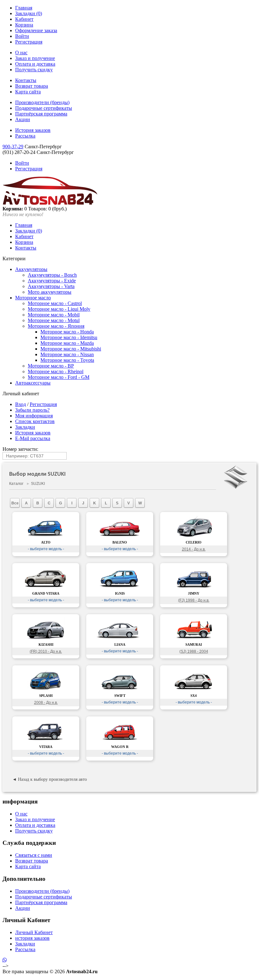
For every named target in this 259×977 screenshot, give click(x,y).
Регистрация (28, 41)
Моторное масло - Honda (67, 331)
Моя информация (34, 415)
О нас (21, 52)
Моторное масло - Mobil (54, 314)
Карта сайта (28, 91)
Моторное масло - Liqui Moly (59, 309)
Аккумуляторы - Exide (52, 280)
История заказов (33, 130)
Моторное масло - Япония (56, 326)
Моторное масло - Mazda (67, 343)
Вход (20, 404)
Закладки (25, 427)
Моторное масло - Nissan (67, 354)
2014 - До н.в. (194, 549)
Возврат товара (31, 86)
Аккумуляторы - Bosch (52, 275)
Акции (22, 119)
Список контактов (35, 421)
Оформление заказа (36, 30)
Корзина (24, 24)
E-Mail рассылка (32, 438)
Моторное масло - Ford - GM (58, 377)
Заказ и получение (35, 58)
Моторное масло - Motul (54, 320)
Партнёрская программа (41, 113)
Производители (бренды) (42, 102)
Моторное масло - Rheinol (55, 371)
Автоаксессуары (33, 383)
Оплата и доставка (35, 64)
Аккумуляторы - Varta (51, 286)
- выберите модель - (46, 549)
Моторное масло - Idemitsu (68, 337)
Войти (22, 36)
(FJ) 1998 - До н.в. (193, 600)
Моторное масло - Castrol (55, 303)
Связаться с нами (33, 855)
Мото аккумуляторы (49, 292)
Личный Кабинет (34, 932)
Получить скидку (34, 69)
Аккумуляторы (31, 269)
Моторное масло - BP (51, 365)
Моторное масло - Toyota (67, 360)
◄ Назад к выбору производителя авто (49, 779)
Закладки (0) (28, 13)
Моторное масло (33, 297)
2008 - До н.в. (46, 702)
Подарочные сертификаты (43, 108)
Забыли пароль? (32, 410)
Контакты (25, 80)
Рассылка (25, 135)
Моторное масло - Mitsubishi (70, 348)
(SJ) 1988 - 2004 (193, 651)
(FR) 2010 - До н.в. (46, 651)
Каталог (16, 483)
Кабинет (24, 19)
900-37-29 (13, 146)
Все (15, 503)
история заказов (32, 938)
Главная (23, 7)
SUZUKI (38, 483)
